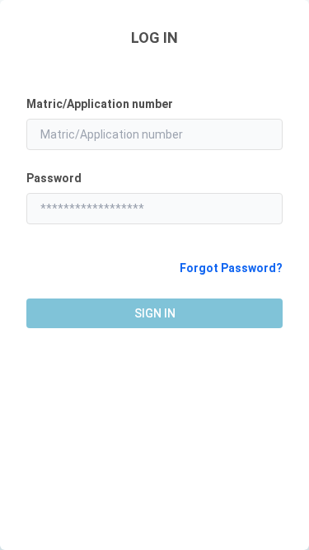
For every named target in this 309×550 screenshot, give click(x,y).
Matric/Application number (99, 103)
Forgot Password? (231, 268)
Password (54, 178)
